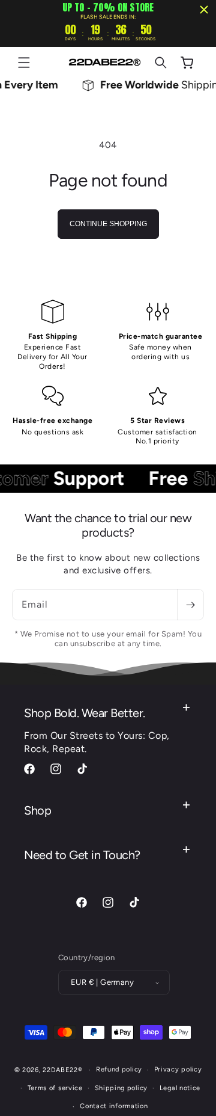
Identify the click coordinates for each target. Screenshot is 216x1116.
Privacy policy (178, 1069)
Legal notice (180, 1088)
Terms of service (55, 1088)
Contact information (114, 1106)
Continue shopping (108, 224)
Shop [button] (37, 810)
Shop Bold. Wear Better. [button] (84, 713)
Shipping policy (121, 1088)
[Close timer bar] (204, 9)
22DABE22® (62, 1070)
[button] (24, 62)
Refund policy (119, 1069)
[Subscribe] (190, 604)
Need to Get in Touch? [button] (82, 855)
